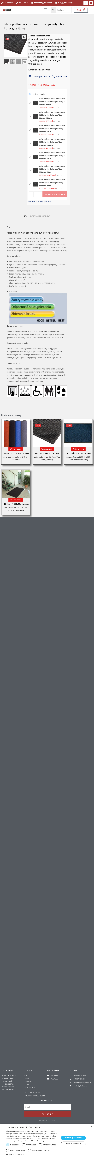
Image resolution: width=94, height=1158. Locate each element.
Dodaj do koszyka (55, 194)
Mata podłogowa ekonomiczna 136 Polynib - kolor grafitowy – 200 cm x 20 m (52, 182)
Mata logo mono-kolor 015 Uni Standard (16, 458)
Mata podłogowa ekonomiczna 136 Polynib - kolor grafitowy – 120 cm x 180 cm (52, 142)
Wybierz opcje (15, 449)
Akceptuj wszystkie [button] (73, 1138)
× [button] (91, 1126)
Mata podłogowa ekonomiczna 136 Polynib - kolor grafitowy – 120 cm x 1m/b (52, 128)
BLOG (26, 1078)
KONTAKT (28, 1081)
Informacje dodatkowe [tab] (40, 216)
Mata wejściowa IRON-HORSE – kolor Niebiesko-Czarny (78, 458)
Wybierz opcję (39, 94)
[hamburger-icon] (45, 9)
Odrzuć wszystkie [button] (73, 1144)
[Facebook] (85, 3)
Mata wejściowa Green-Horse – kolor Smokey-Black (16, 509)
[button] (24, 37)
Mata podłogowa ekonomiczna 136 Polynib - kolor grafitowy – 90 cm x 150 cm (52, 115)
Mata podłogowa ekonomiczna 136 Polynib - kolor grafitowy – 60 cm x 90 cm (52, 101)
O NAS (26, 1075)
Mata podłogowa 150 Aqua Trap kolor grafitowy (47, 458)
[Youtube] (91, 3)
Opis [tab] (25, 216)
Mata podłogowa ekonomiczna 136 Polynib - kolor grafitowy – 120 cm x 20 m (52, 169)
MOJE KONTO (29, 1087)
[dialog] (47, 1141)
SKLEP (26, 1084)
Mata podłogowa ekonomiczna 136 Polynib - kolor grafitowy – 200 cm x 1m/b (52, 155)
